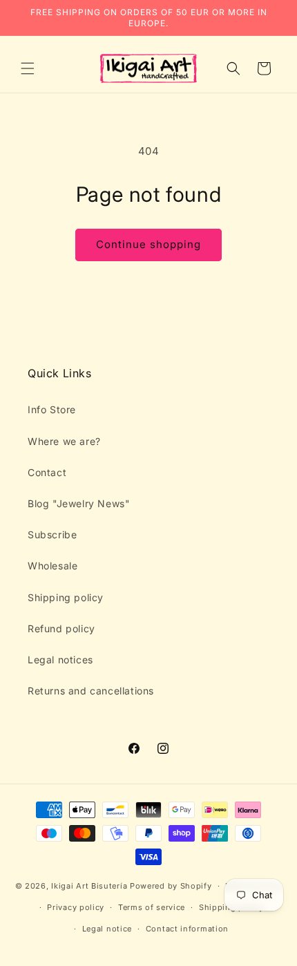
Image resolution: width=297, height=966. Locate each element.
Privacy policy (75, 907)
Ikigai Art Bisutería (89, 886)
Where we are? (64, 441)
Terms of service (151, 907)
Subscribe (52, 534)
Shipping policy (66, 597)
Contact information (187, 929)
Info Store (52, 409)
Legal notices (60, 659)
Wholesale (52, 565)
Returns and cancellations (91, 691)
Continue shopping (148, 244)
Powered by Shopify (171, 886)
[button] (27, 68)
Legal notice (107, 929)
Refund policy (61, 628)
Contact (47, 472)
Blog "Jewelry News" (79, 503)
